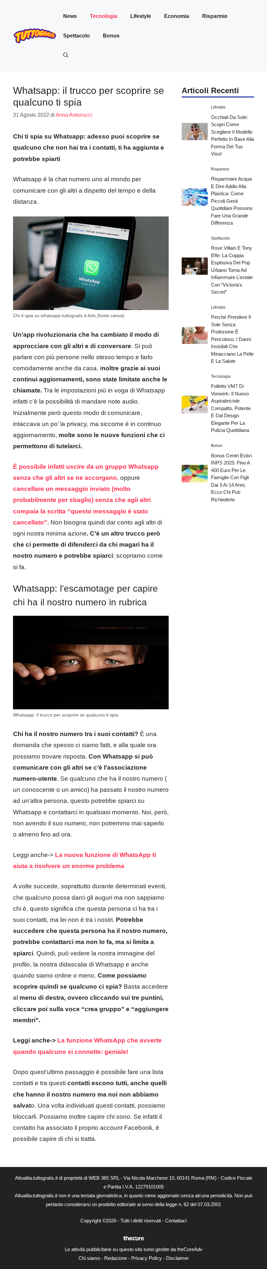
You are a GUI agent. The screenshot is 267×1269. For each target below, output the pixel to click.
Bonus (111, 35)
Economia (176, 16)
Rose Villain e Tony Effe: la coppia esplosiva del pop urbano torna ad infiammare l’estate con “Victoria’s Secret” (232, 270)
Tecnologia (103, 16)
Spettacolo (76, 35)
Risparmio (215, 16)
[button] (66, 55)
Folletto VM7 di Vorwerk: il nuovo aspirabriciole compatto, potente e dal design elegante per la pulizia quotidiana (231, 408)
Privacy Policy (146, 1258)
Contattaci (176, 1220)
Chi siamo (89, 1258)
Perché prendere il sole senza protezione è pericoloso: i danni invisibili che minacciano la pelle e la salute (232, 339)
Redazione (115, 1258)
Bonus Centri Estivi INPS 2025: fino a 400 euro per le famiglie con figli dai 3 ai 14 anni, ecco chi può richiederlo (231, 477)
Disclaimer (177, 1258)
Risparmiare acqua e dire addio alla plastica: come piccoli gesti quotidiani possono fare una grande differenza (231, 201)
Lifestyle (140, 16)
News (70, 16)
